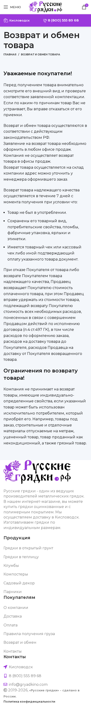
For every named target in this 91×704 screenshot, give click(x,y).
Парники (13, 592)
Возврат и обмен (20, 642)
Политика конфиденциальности (29, 701)
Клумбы (11, 565)
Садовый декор (19, 583)
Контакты (13, 651)
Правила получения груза (29, 634)
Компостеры (16, 574)
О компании (16, 607)
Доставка (13, 616)
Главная (10, 54)
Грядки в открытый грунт (28, 548)
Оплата (11, 625)
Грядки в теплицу (21, 557)
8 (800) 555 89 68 (63, 20)
